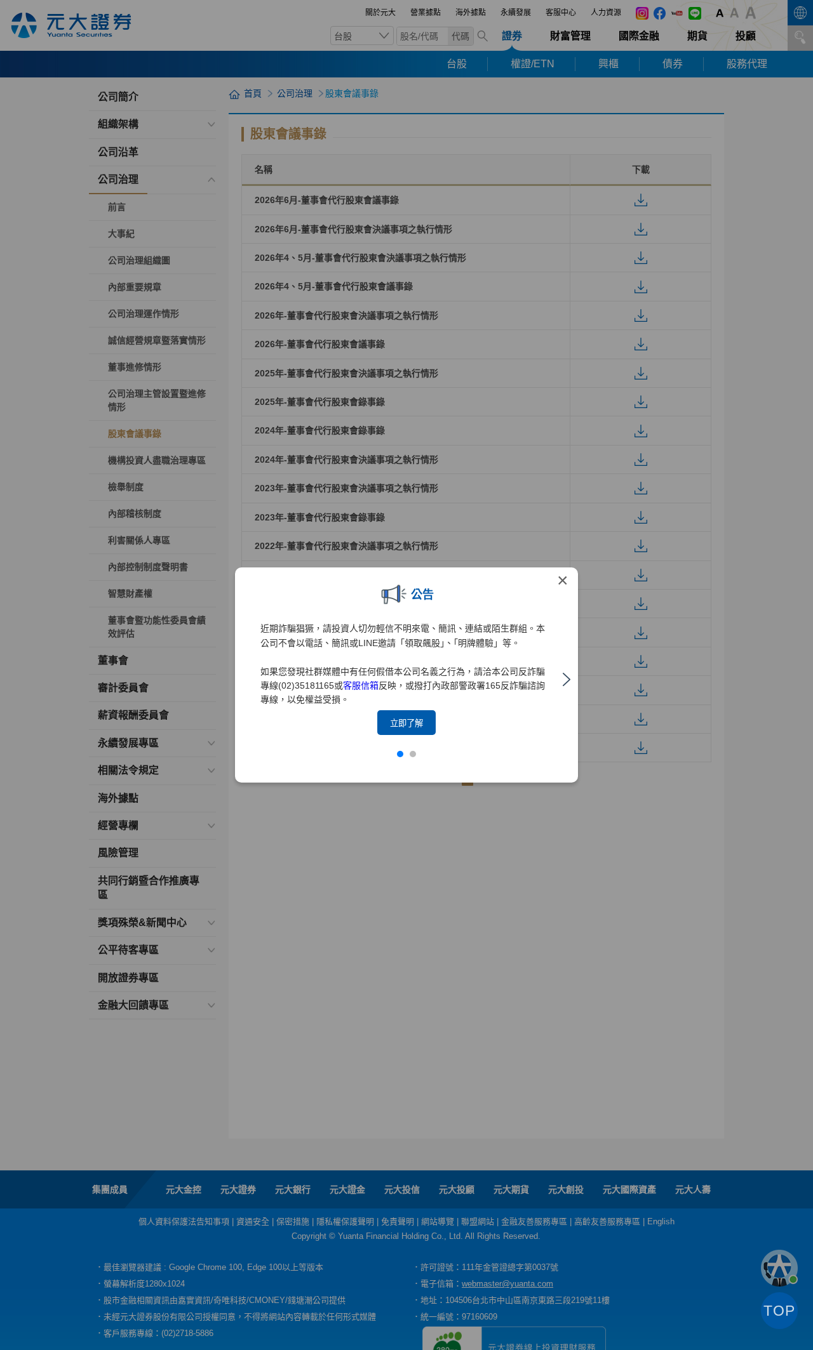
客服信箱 (361, 685)
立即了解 (406, 723)
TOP (779, 1310)
